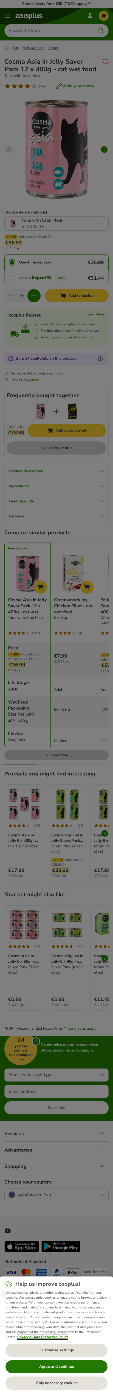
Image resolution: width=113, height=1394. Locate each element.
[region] (56, 1335)
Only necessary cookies (57, 1383)
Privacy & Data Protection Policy (42, 1337)
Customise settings (56, 1350)
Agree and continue (56, 1366)
